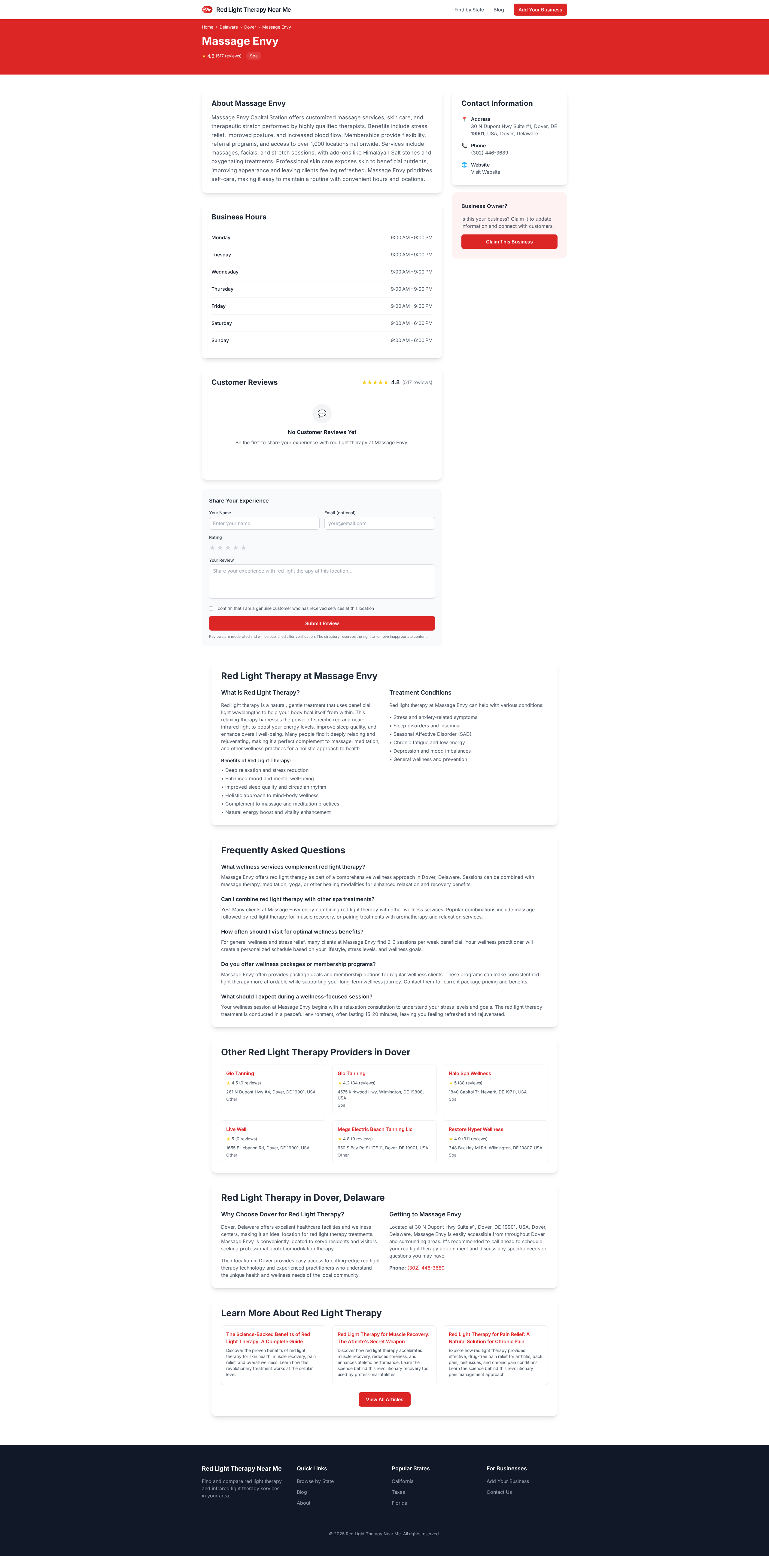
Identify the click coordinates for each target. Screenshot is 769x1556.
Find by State (469, 10)
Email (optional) (340, 512)
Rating (215, 537)
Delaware (229, 26)
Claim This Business (509, 242)
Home (207, 26)
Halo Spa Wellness (470, 1073)
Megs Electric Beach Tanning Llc (375, 1129)
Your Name (220, 512)
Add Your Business (540, 10)
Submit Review (322, 623)
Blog (499, 10)
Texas (398, 1492)
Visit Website (485, 172)
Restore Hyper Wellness (476, 1129)
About (303, 1503)
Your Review (221, 560)
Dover (250, 26)
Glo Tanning (240, 1073)
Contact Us (499, 1492)
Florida (399, 1503)
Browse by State (315, 1481)
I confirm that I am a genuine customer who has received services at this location (294, 608)
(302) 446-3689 (489, 153)
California (403, 1481)
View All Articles (384, 1399)
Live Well (236, 1129)
